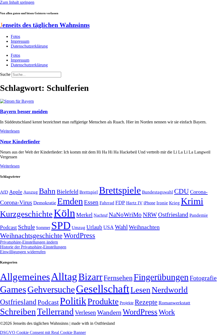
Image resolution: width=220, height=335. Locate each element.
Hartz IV (134, 202)
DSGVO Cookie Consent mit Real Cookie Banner (43, 332)
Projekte (127, 303)
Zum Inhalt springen (17, 2)
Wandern (109, 312)
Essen (91, 202)
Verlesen (85, 312)
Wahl (121, 226)
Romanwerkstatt (174, 302)
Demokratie (44, 202)
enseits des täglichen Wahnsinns (45, 25)
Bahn (47, 191)
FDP (120, 202)
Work (167, 312)
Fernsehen (118, 278)
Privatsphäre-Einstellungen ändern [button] (29, 242)
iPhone (149, 203)
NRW (150, 214)
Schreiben (18, 311)
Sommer (43, 227)
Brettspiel (88, 192)
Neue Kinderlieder (20, 141)
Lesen (140, 289)
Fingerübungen (161, 277)
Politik (73, 301)
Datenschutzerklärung (29, 46)
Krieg (174, 202)
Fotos (15, 36)
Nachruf (101, 215)
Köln (64, 213)
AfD (4, 192)
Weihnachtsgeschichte (31, 236)
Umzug (78, 227)
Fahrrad (107, 202)
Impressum (20, 41)
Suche (5, 74)
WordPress (79, 235)
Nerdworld (170, 289)
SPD (61, 225)
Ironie (162, 202)
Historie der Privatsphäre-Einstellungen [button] (33, 247)
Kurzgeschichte (26, 214)
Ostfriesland (173, 214)
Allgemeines (25, 276)
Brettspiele (120, 190)
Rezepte (146, 302)
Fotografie (203, 278)
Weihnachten (144, 227)
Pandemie (198, 215)
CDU (181, 191)
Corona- (199, 192)
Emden (70, 201)
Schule (26, 226)
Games (13, 289)
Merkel (84, 215)
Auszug (30, 192)
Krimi (192, 201)
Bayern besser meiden (24, 111)
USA (108, 227)
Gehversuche (51, 289)
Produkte (103, 301)
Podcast (8, 227)
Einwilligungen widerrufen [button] (23, 252)
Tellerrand (55, 311)
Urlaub (94, 227)
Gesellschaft (102, 289)
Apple (15, 192)
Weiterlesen (10, 131)
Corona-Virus (16, 202)
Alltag (64, 276)
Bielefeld (67, 191)
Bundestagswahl (157, 192)
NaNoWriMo (125, 214)
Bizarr (90, 277)
